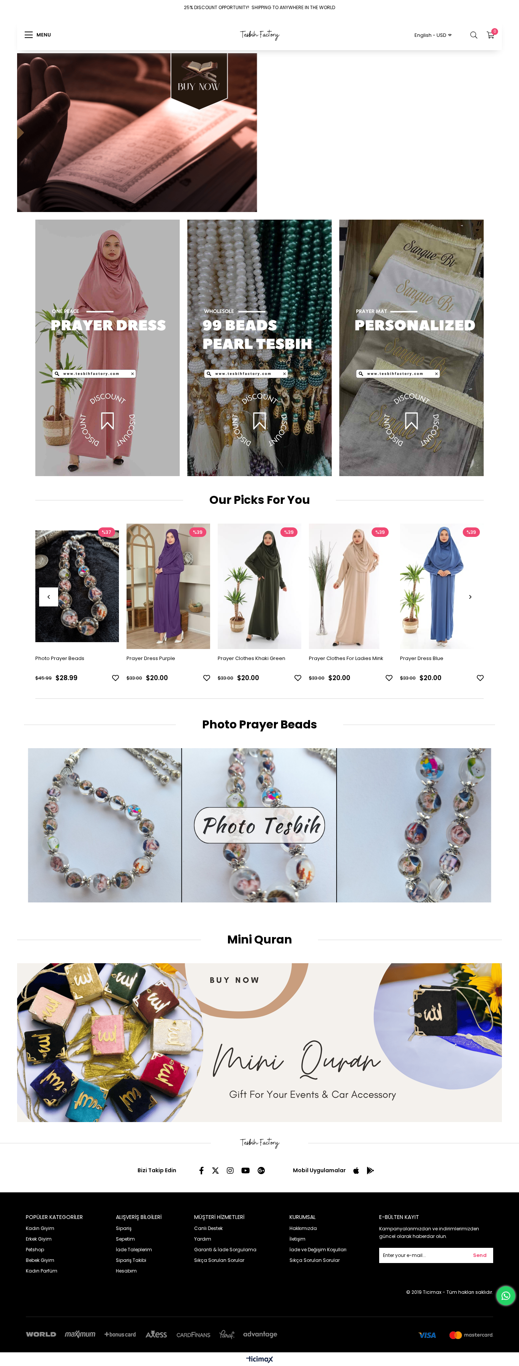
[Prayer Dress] (107, 347)
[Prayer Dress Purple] (77, 586)
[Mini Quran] (259, 1042)
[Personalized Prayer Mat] (411, 347)
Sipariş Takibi (131, 1260)
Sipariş (123, 1228)
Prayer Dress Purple (59, 658)
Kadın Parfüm (41, 1270)
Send (480, 1254)
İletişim (297, 1238)
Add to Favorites (115, 677)
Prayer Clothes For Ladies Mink (255, 658)
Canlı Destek (208, 1228)
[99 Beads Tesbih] (259, 347)
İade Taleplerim (134, 1249)
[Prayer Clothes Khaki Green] (168, 586)
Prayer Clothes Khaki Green (160, 658)
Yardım (202, 1238)
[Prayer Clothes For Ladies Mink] (259, 586)
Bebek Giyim (40, 1260)
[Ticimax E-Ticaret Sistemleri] (259, 1360)
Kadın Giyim (40, 1228)
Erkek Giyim (39, 1238)
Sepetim (125, 1238)
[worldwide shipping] (259, 128)
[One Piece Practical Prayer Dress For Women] (442, 586)
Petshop (35, 1249)
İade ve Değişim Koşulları (318, 1249)
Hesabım (126, 1270)
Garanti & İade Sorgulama (225, 1249)
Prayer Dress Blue (330, 658)
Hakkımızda (303, 1228)
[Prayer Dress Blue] (350, 586)
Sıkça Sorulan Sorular (219, 1260)
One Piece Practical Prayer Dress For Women (440, 661)
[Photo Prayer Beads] (259, 825)
